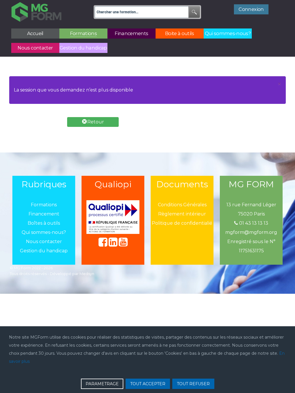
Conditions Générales (182, 204)
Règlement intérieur (182, 214)
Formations (44, 204)
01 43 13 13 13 (253, 223)
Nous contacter (44, 241)
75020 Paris (251, 214)
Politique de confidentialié (182, 223)
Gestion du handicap (44, 250)
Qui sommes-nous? (44, 232)
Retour (95, 122)
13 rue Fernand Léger (251, 204)
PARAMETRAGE (102, 383)
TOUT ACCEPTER (147, 383)
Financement (44, 214)
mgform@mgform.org (251, 232)
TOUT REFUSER (193, 383)
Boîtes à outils (44, 223)
